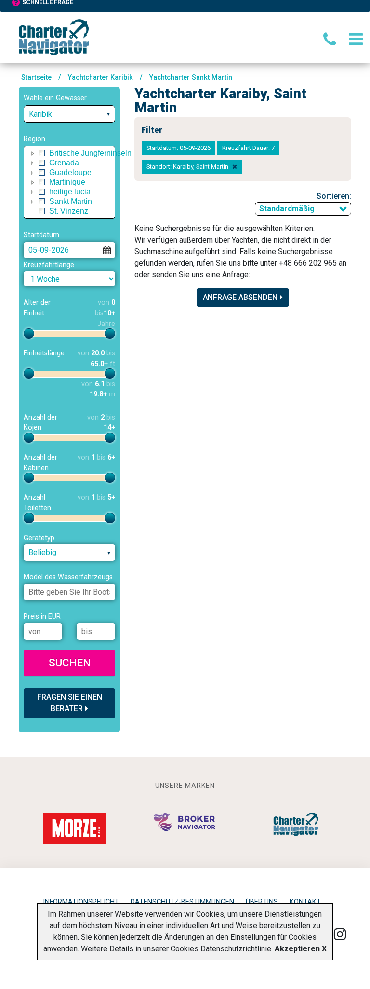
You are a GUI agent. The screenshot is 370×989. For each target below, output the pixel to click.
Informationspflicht (81, 902)
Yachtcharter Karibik (100, 77)
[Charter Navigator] (54, 36)
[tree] (69, 182)
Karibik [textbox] (40, 114)
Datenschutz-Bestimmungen (182, 902)
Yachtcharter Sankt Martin (190, 77)
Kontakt (305, 902)
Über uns (262, 902)
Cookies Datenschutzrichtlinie (221, 948)
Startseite (36, 77)
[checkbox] (42, 153)
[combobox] (69, 114)
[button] (33, 153)
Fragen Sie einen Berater (69, 702)
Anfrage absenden (240, 297)
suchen (70, 662)
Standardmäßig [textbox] (287, 208)
